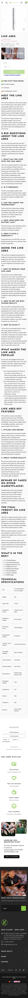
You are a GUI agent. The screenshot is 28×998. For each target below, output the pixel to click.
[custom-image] (4, 925)
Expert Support (14, 797)
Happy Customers (14, 811)
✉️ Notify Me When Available (12, 75)
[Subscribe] (23, 908)
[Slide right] (25, 19)
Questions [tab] (14, 739)
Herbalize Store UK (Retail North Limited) (13, 976)
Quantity (5, 62)
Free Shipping (14, 769)
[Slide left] (3, 19)
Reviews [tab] (5, 739)
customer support (9, 849)
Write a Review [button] (14, 732)
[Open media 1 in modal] (14, 19)
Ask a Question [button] (14, 736)
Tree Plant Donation (14, 783)
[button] (2, 2)
